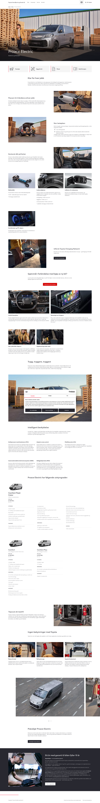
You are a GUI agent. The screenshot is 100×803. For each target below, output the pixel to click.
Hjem (9, 6)
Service (38, 2)
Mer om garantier (50, 784)
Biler (28, 2)
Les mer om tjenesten (60, 258)
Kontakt (43, 2)
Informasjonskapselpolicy (87, 800)
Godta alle (67, 410)
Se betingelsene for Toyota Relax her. (61, 776)
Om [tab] (67, 395)
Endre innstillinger (49, 410)
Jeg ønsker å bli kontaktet (50, 284)
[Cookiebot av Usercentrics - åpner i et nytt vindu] (70, 392)
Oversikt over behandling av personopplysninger (72, 800)
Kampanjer (33, 2)
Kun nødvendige (33, 410)
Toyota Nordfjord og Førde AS (16, 2)
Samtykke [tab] (33, 395)
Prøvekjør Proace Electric (34, 741)
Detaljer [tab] (50, 395)
